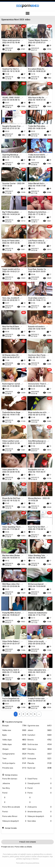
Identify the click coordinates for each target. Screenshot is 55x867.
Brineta (39, 740)
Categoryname (14, 754)
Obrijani (14, 749)
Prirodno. (39, 754)
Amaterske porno (39, 812)
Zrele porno (39, 807)
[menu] (27, 13)
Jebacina (14, 783)
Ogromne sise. (39, 726)
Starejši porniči (39, 783)
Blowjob (14, 726)
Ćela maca (39, 749)
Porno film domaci (14, 779)
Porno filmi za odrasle (14, 807)
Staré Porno (39, 779)
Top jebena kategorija (13, 722)
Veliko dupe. (14, 740)
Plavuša (39, 763)
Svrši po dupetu (14, 763)
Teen (14, 758)
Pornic (39, 793)
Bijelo (14, 735)
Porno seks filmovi (14, 816)
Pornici (14, 812)
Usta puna (39, 758)
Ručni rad (39, 768)
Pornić (14, 793)
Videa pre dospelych (39, 816)
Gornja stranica (11, 775)
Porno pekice (20, 863)
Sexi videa (39, 821)
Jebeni (39, 730)
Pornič (39, 788)
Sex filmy (14, 788)
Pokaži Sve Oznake (27, 842)
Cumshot (39, 735)
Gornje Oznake (11, 828)
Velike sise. (14, 730)
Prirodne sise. (14, 768)
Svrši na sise (39, 744)
